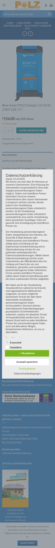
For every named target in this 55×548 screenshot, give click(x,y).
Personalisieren (27, 368)
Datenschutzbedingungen (27, 373)
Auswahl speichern (27, 362)
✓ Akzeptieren (27, 353)
